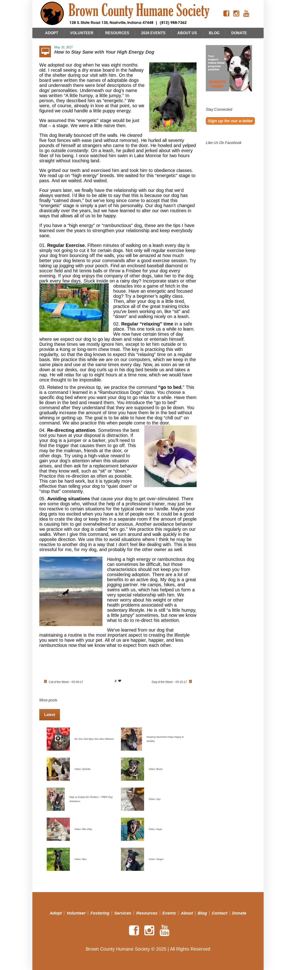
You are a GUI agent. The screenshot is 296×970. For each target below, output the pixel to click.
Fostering (99, 913)
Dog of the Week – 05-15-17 (169, 682)
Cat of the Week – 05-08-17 (66, 682)
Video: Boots (156, 769)
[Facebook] (226, 13)
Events (169, 913)
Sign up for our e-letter (230, 121)
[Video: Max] (58, 858)
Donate (239, 913)
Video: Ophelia (82, 769)
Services (122, 913)
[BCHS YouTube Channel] (246, 13)
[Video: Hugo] (132, 828)
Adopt (56, 913)
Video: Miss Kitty (83, 829)
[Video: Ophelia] (58, 768)
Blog (202, 913)
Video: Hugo (155, 829)
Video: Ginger (156, 859)
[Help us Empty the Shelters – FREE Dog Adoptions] (56, 798)
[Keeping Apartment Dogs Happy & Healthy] (131, 738)
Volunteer (76, 913)
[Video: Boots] (132, 768)
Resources (146, 913)
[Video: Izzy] (132, 798)
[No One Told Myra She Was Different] (58, 738)
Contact (219, 913)
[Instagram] (236, 13)
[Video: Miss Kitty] (58, 828)
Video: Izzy (154, 799)
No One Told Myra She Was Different (94, 739)
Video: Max (80, 859)
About (187, 913)
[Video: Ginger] (132, 858)
